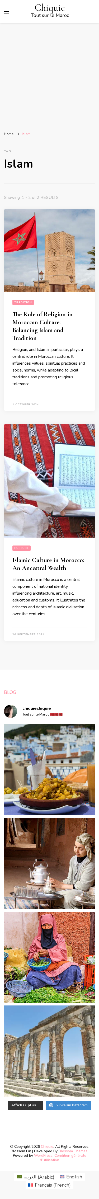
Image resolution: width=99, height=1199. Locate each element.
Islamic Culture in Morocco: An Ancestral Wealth (48, 564)
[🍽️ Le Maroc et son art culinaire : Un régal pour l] (49, 769)
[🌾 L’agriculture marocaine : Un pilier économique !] (49, 957)
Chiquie (50, 8)
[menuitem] (35, 1177)
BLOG (10, 692)
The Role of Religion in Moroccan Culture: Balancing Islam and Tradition (42, 326)
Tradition (23, 302)
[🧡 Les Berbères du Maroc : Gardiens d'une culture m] (49, 863)
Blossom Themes (73, 1151)
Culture (21, 548)
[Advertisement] (49, 75)
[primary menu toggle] (6, 11)
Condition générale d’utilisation (63, 1158)
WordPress (43, 1155)
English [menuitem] (74, 1177)
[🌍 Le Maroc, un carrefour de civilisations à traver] (49, 1051)
